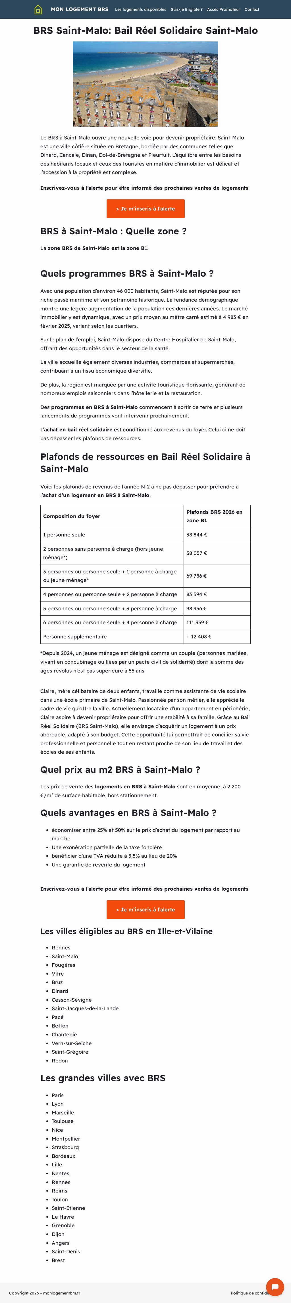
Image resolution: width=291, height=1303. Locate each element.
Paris (58, 1095)
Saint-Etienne (68, 1208)
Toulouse (63, 1121)
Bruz (57, 982)
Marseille (63, 1112)
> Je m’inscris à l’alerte (145, 208)
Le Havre (63, 1217)
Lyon (58, 1104)
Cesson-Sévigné (72, 1000)
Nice (57, 1130)
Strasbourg (65, 1147)
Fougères (63, 965)
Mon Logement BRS (79, 9)
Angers (61, 1243)
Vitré (58, 973)
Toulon (60, 1199)
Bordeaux (63, 1156)
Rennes (61, 947)
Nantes (60, 1173)
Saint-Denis (66, 1251)
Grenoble (63, 1225)
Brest (58, 1260)
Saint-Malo (65, 956)
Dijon (58, 1234)
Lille (57, 1164)
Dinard (60, 991)
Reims (59, 1190)
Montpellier (66, 1138)
